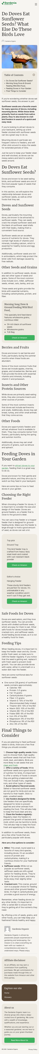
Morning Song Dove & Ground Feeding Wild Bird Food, (18, 84)
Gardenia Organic (10, 41)
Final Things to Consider (16, 91)
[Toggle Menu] (36, 4)
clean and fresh (10, 765)
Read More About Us (19, 1040)
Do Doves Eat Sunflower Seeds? (19, 81)
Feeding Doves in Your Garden (18, 88)
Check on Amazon (19, 338)
